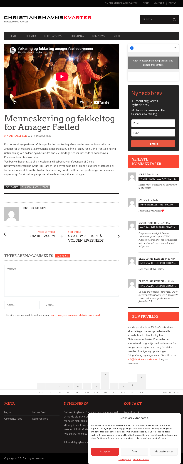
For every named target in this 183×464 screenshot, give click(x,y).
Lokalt (146, 3)
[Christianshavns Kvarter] (48, 19)
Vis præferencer (164, 451)
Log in (7, 412)
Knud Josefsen (15, 135)
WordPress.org (40, 418)
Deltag (173, 3)
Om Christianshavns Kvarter (121, 3)
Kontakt (159, 3)
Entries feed (39, 412)
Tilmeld (153, 143)
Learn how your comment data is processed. (75, 315)
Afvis (134, 451)
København (98, 36)
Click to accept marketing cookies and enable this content (153, 62)
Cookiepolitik (124, 459)
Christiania (77, 36)
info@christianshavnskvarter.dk (144, 359)
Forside (13, 36)
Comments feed (13, 418)
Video (117, 36)
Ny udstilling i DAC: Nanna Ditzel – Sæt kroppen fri (159, 178)
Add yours (62, 256)
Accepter (105, 451)
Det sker (31, 36)
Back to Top (169, 392)
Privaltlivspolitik (141, 459)
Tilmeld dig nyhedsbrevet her (81, 442)
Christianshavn (53, 36)
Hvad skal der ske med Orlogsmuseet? (159, 227)
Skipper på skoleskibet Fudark (157, 204)
